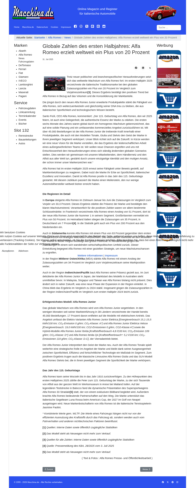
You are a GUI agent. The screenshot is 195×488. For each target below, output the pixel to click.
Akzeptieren (8, 251)
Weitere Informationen (90, 255)
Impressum (111, 255)
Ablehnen (23, 251)
